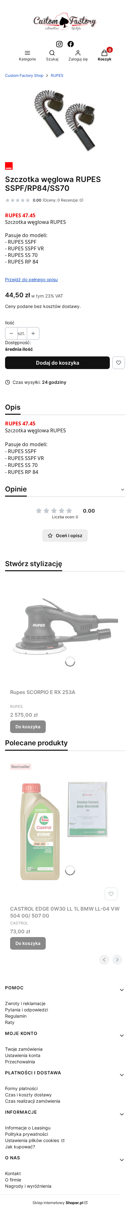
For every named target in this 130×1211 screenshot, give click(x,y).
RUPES (57, 75)
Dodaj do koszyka (57, 363)
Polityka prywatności (26, 1134)
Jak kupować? (20, 1146)
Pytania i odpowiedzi (26, 1009)
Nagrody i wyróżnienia (28, 1186)
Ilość (10, 322)
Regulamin (16, 1016)
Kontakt (13, 1173)
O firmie (13, 1179)
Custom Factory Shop (24, 75)
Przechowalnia (20, 1061)
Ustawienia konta (22, 1055)
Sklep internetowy (57, 1202)
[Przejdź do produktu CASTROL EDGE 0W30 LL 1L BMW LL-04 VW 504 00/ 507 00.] (65, 832)
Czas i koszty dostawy (28, 1094)
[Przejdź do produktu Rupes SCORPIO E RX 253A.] (65, 631)
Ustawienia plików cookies (32, 1140)
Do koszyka (27, 726)
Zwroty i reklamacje (25, 1003)
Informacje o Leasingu (27, 1127)
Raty (10, 1022)
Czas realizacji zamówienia (32, 1101)
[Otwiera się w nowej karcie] (59, 44)
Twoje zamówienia (24, 1049)
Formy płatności (21, 1088)
